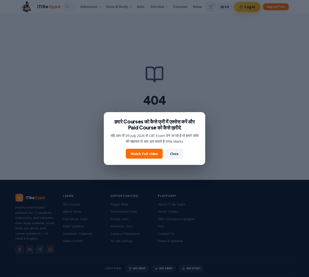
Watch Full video (144, 153)
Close (174, 154)
